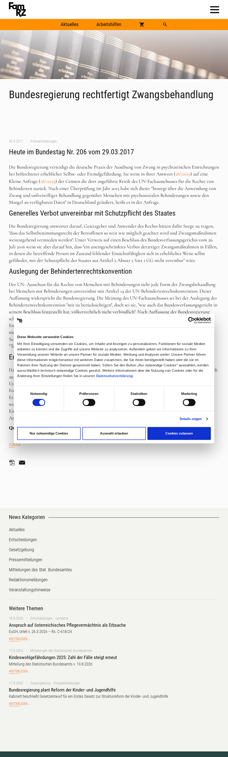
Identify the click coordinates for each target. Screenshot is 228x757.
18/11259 (47, 181)
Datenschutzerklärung (114, 376)
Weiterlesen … (19, 639)
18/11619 (182, 174)
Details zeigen (191, 419)
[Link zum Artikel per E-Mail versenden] (23, 462)
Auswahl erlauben (114, 433)
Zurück (15, 445)
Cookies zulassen (179, 433)
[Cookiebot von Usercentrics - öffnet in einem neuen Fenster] (191, 320)
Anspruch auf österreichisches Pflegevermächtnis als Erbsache (67, 625)
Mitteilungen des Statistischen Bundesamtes (61, 651)
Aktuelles (70, 24)
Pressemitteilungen (43, 141)
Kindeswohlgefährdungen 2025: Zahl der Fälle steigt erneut (63, 657)
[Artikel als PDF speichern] (13, 462)
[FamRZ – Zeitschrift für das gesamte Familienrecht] (17, 9)
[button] (214, 9)
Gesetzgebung (40, 683)
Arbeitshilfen (108, 24)
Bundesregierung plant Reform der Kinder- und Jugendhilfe (62, 690)
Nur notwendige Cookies (49, 433)
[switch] (89, 402)
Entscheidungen (41, 618)
